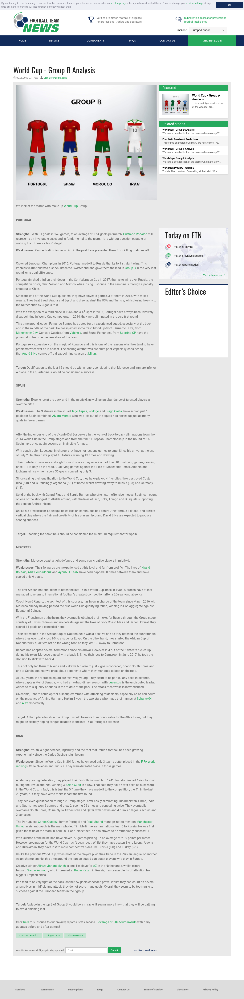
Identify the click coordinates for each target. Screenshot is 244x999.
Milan (92, 353)
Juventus (114, 682)
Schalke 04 (144, 698)
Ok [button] (229, 5)
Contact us (167, 40)
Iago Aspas (79, 411)
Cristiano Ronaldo (135, 234)
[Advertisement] (193, 201)
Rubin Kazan (82, 870)
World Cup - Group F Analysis (178, 148)
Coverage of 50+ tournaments (116, 922)
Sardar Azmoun (37, 870)
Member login (212, 40)
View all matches (212, 275)
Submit (115, 950)
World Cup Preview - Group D (178, 167)
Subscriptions (75, 989)
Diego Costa (114, 411)
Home (22, 40)
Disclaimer (183, 989)
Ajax (25, 703)
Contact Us (123, 989)
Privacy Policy (210, 989)
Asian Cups (73, 785)
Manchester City (27, 333)
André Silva (29, 353)
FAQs (132, 40)
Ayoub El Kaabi (68, 572)
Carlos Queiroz (48, 822)
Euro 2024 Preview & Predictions (180, 139)
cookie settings (194, 3)
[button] (73, 7)
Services (20, 989)
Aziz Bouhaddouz (39, 572)
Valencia (75, 333)
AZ (95, 866)
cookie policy (118, 3)
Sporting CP (128, 333)
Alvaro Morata (61, 416)
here (26, 922)
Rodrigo (93, 411)
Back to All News (147, 950)
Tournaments (94, 40)
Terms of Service (153, 989)
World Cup (71, 206)
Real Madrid (95, 822)
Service (54, 40)
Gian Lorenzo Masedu (55, 77)
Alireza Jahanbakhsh (51, 866)
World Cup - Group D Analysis (178, 129)
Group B (130, 268)
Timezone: (181, 30)
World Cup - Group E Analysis (178, 158)
